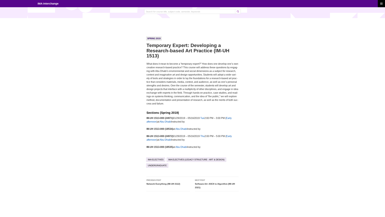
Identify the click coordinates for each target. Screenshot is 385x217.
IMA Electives (155, 159)
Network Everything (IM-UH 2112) (163, 182)
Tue (202, 118)
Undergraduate (157, 165)
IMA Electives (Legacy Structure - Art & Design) (196, 159)
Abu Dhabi (165, 121)
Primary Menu (381, 3)
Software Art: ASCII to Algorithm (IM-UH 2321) (215, 184)
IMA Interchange (48, 3)
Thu (202, 136)
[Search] (238, 11)
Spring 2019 (154, 38)
